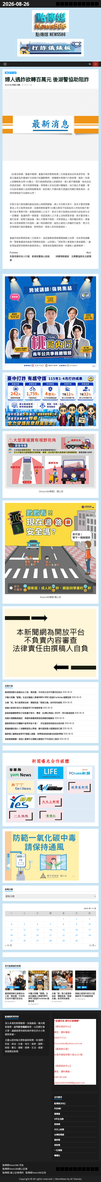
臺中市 (33, 987)
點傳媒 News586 (50, 34)
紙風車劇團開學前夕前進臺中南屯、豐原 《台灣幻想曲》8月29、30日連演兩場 (39, 712)
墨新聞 (57, 1139)
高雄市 (17, 987)
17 (89, 929)
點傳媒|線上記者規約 (13, 1172)
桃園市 (64, 987)
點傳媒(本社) (59, 1103)
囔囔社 (57, 1155)
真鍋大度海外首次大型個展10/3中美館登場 (23, 707)
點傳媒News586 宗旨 (13, 1165)
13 (37, 929)
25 (11, 940)
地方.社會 (13, 73)
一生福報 (58, 1150)
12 (24, 929)
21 (50, 935)
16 (76, 929)
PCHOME (57, 1108)
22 (63, 935)
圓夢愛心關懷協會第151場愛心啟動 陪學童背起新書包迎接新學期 (34, 733)
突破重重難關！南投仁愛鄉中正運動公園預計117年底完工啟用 (32, 738)
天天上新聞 (59, 1129)
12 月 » (92, 945)
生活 (79, 987)
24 (89, 935)
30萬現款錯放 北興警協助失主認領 (73, 254)
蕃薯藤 (57, 1113)
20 (37, 935)
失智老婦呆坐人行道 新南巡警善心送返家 (30, 256)
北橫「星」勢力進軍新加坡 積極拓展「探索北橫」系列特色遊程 (33, 702)
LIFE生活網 (59, 1118)
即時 (96, 64)
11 (11, 929)
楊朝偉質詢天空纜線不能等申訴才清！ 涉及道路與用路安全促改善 (34, 723)
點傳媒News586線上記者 (14, 1168)
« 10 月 (8, 945)
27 (37, 940)
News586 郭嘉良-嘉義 (12, 85)
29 (63, 940)
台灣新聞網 (59, 1134)
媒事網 (57, 1124)
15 (63, 929)
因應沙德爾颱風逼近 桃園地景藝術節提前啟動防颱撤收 (29, 718)
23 (76, 935)
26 (24, 940)
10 (89, 924)
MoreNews (61, 1178)
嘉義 (7, 73)
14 (50, 929)
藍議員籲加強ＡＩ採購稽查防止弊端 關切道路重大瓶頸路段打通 (33, 728)
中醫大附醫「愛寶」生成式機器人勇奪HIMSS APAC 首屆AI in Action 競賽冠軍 (38, 697)
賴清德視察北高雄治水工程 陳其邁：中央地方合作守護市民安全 (33, 692)
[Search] (90, 64)
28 (50, 940)
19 (24, 935)
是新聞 (57, 1144)
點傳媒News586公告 (35, 1172)
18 (11, 935)
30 (76, 940)
